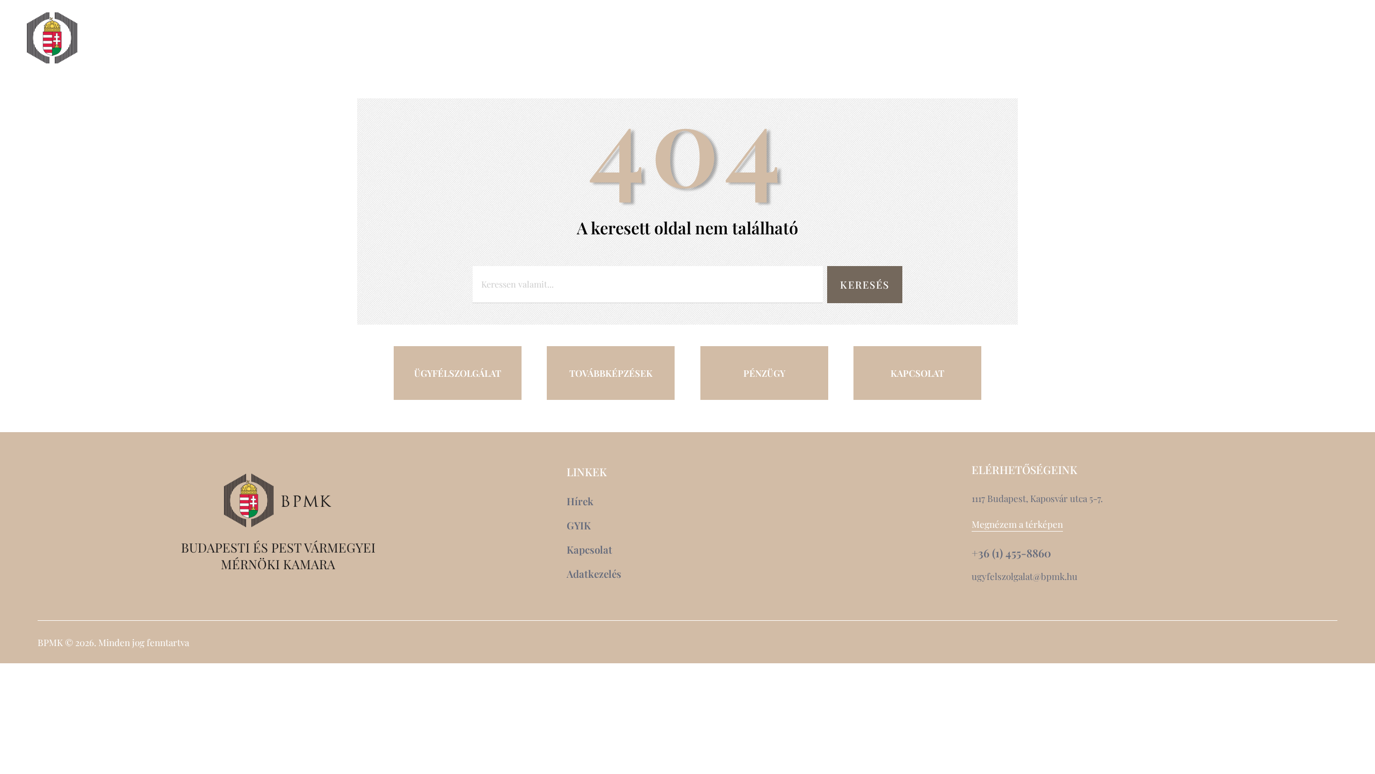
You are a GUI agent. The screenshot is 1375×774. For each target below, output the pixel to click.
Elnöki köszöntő (149, 38)
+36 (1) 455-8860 (1011, 553)
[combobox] (648, 284)
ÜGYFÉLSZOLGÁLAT (457, 373)
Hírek (1193, 38)
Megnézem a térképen (1017, 524)
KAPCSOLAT (917, 373)
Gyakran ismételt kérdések (1247, 57)
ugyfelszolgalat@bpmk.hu (1024, 576)
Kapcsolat (1257, 38)
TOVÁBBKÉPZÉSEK (611, 373)
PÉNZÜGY (764, 373)
